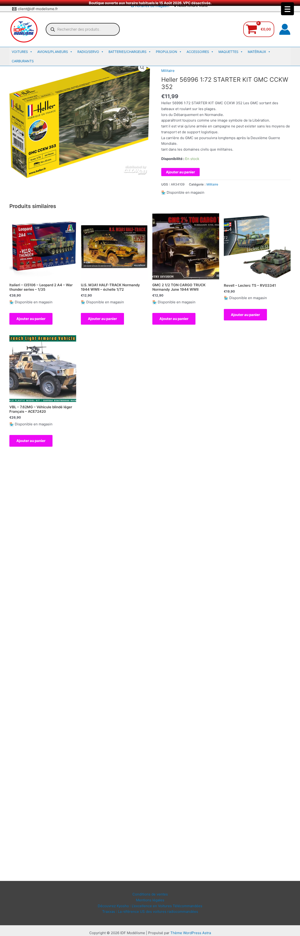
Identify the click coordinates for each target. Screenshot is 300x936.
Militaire (168, 70)
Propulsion (166, 52)
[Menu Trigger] (287, 8)
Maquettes (228, 52)
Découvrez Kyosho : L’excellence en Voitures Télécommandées (150, 906)
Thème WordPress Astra (190, 933)
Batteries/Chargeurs (127, 52)
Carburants (23, 61)
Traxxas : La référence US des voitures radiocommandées (150, 911)
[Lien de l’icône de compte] (285, 29)
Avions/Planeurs (52, 52)
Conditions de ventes (150, 894)
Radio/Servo (88, 52)
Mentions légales (150, 900)
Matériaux (257, 52)
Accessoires (198, 52)
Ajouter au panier (180, 172)
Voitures (20, 52)
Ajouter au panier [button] (30, 318)
